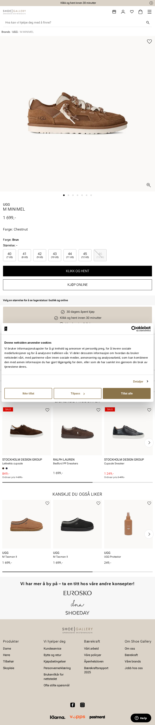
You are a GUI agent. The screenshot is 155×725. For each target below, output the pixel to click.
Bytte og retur (52, 655)
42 (40, 255)
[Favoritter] (132, 11)
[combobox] (74, 22)
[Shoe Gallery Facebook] (72, 704)
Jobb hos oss (134, 668)
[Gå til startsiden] (14, 11)
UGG (15, 31)
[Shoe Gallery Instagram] (82, 704)
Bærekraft (131, 655)
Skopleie (8, 668)
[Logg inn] (123, 11)
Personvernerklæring (57, 668)
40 (9, 255)
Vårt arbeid (91, 648)
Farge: (11, 239)
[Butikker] (114, 11)
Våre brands (133, 661)
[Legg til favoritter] (149, 41)
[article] (26, 437)
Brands (6, 31)
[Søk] (148, 22)
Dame (7, 648)
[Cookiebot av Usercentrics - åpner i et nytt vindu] (134, 329)
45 (85, 255)
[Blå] (7, 468)
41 (25, 255)
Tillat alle (127, 393)
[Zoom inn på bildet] (148, 185)
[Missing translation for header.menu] (149, 11)
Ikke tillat (28, 393)
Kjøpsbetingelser (55, 661)
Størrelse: (9, 245)
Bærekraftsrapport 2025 (96, 670)
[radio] (9, 255)
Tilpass (75, 393)
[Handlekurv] (140, 11)
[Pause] (151, 3)
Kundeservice (52, 648)
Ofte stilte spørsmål (57, 685)
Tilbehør (8, 661)
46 (100, 255)
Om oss (130, 648)
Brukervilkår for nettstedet (54, 676)
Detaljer (138, 381)
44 (70, 255)
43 (55, 255)
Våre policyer (92, 655)
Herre (6, 655)
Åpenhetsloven (94, 661)
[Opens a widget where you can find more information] (140, 718)
